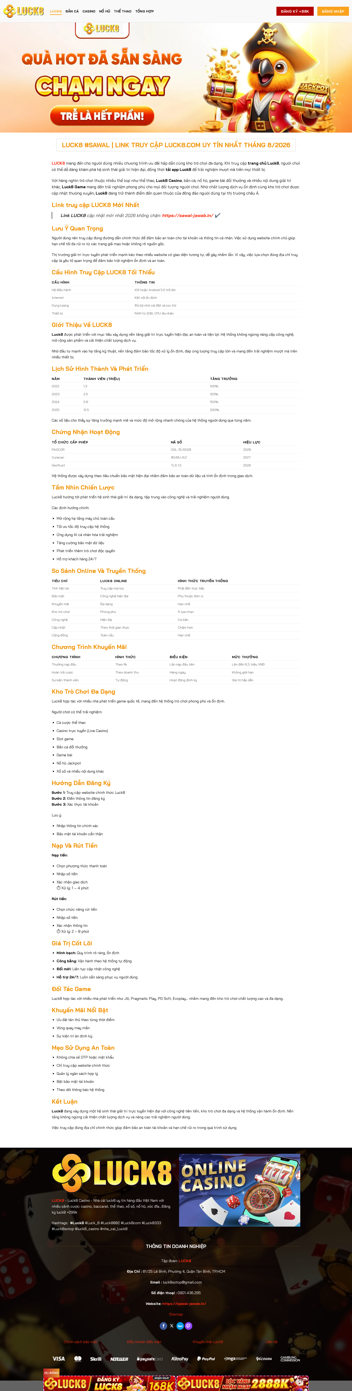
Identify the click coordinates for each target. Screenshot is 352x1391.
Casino (89, 11)
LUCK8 (56, 11)
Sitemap (176, 1314)
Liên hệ (271, 1341)
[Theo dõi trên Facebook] (163, 1326)
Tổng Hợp (144, 11)
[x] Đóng (51, 1373)
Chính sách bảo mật (80, 1341)
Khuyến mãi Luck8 (208, 1341)
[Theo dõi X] (172, 1326)
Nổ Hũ (104, 11)
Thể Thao (123, 11)
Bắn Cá (72, 11)
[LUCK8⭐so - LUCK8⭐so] (23, 11)
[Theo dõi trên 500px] (180, 1326)
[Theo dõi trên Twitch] (188, 1326)
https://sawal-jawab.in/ (187, 215)
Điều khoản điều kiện (144, 1341)
